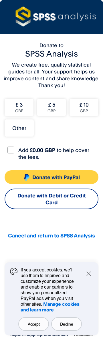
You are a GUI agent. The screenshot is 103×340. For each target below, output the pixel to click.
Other (19, 128)
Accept (33, 324)
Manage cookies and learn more (50, 307)
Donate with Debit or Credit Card (51, 198)
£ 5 (51, 107)
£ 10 (84, 107)
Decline (66, 324)
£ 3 (19, 107)
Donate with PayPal (56, 177)
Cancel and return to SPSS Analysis (51, 235)
